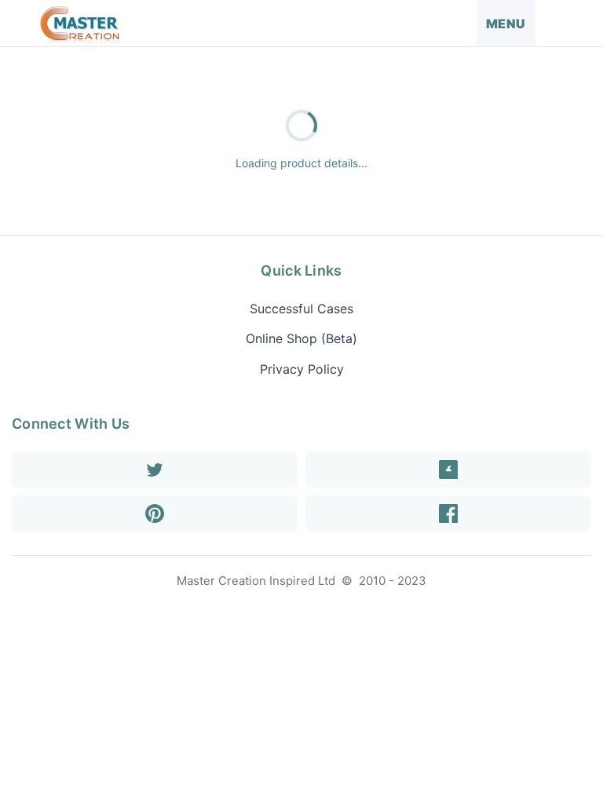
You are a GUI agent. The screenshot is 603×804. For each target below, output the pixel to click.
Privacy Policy (302, 369)
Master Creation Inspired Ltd (256, 580)
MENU (506, 23)
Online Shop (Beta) (301, 338)
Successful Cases (301, 308)
